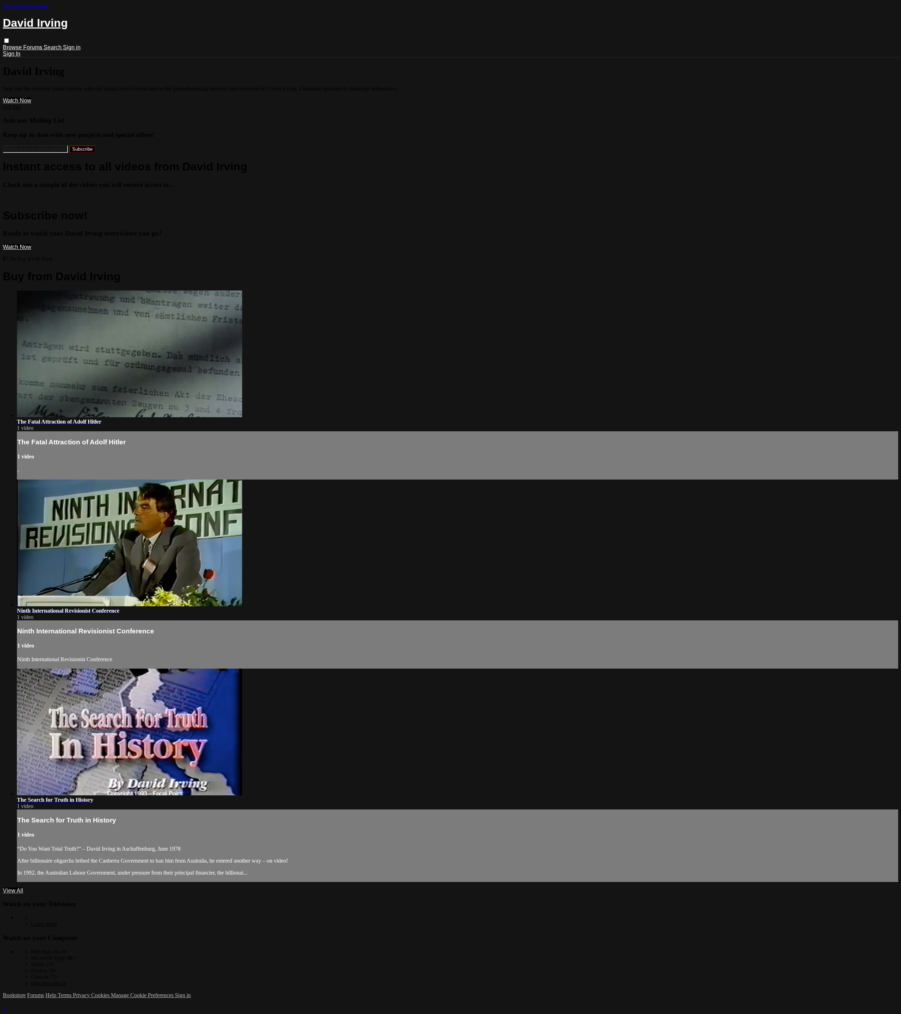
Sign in (72, 47)
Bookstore (14, 995)
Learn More (44, 924)
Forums (33, 47)
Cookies (101, 995)
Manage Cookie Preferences (143, 995)
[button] (6, 40)
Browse (13, 47)
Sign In (11, 54)
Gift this (12, 107)
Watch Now (17, 101)
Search (53, 47)
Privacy (82, 995)
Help (51, 995)
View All (13, 891)
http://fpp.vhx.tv (49, 983)
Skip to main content (26, 6)
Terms (65, 995)
